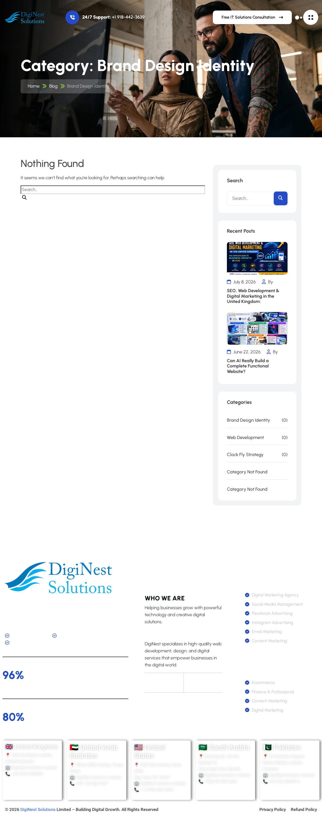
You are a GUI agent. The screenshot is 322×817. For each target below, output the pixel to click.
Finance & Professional (273, 691)
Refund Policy (304, 809)
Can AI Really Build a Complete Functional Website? (248, 366)
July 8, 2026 (244, 282)
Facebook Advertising (272, 613)
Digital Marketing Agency (275, 594)
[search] (24, 198)
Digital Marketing (267, 710)
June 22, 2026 (246, 352)
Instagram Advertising (272, 622)
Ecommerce (263, 682)
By (270, 282)
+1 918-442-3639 (128, 17)
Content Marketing (269, 640)
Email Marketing (267, 631)
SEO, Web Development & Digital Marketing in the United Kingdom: (253, 296)
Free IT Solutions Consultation (248, 17)
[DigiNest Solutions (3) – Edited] (25, 17)
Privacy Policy (272, 809)
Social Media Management (277, 604)
